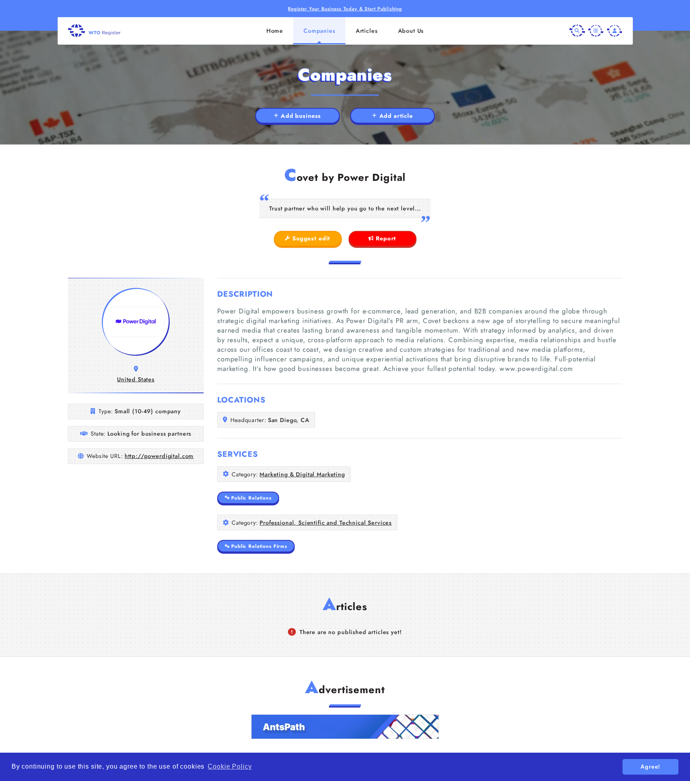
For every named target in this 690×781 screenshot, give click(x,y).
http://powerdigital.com (159, 456)
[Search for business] (577, 30)
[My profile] (614, 30)
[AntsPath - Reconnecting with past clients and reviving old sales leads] (345, 727)
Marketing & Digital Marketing (302, 474)
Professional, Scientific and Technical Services (326, 523)
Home (274, 31)
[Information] (595, 30)
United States (136, 379)
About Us (411, 31)
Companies (319, 31)
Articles (367, 31)
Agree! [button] (650, 766)
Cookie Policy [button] (230, 766)
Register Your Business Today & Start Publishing (345, 8)
